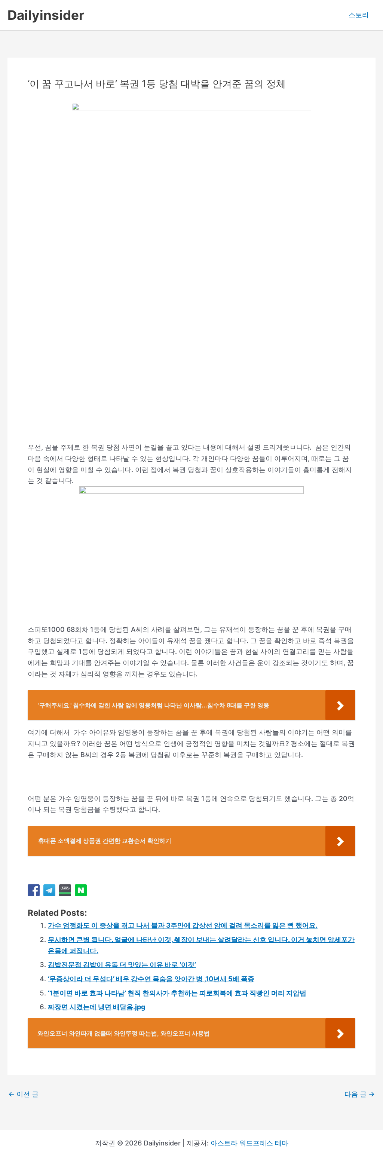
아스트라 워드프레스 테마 (249, 1143)
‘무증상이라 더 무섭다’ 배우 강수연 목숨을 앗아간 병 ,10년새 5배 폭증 (151, 979)
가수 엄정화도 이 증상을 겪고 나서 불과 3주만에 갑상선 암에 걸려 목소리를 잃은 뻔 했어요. (183, 925)
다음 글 (359, 1094)
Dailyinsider (45, 15)
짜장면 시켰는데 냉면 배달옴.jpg (96, 1007)
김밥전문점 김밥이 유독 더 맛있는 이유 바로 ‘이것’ (122, 965)
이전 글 (23, 1094)
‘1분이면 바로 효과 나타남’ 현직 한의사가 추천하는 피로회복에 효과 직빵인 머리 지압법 (177, 993)
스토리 (359, 15)
